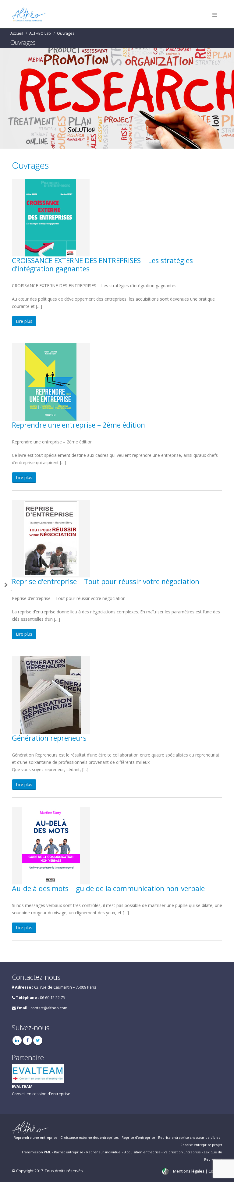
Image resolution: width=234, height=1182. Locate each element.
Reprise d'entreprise (138, 1137)
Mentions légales (189, 1171)
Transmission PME (36, 1152)
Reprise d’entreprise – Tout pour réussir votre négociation (105, 581)
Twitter (37, 1040)
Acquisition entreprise (142, 1152)
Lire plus (24, 321)
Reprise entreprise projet (201, 1144)
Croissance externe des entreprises (89, 1137)
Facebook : (27, 1040)
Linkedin (17, 1040)
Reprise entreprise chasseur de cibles (189, 1137)
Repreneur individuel (103, 1152)
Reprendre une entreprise (35, 1137)
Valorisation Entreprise (182, 1152)
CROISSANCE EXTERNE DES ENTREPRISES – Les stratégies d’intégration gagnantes (102, 264)
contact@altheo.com (48, 1008)
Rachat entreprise (68, 1152)
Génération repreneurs (49, 738)
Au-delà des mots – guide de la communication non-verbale (108, 888)
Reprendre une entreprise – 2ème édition (78, 425)
